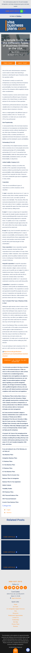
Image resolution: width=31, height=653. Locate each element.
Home (15, 604)
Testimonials (15, 619)
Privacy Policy (15, 624)
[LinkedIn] (21, 587)
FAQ (15, 611)
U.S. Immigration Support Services (15, 609)
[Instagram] (9, 587)
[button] (28, 650)
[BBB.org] (25, 587)
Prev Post (8, 63)
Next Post (22, 63)
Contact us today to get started (15, 360)
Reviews (15, 626)
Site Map (15, 622)
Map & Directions (16, 598)
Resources (15, 613)
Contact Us (15, 617)
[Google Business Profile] (17, 587)
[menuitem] (15, 604)
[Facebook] (5, 587)
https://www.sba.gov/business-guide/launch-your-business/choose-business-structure (15, 354)
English (8, 510)
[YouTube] (13, 587)
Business (9, 512)
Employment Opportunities (15, 615)
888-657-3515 (12, 11)
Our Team (15, 606)
